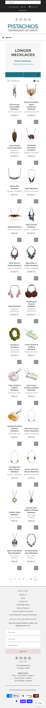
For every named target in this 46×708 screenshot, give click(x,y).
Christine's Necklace (14, 346)
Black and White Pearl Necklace (14, 552)
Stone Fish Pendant (14, 187)
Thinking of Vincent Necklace (31, 304)
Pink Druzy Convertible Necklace (15, 106)
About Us (23, 595)
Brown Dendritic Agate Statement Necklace (31, 105)
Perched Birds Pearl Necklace (31, 552)
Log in (22, 7)
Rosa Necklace (14, 306)
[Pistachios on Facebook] (16, 19)
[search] (23, 2)
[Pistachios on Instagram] (25, 19)
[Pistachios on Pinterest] (20, 19)
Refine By (29, 75)
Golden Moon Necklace (14, 513)
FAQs (23, 598)
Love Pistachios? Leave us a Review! (23, 615)
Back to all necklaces (23, 64)
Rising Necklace (14, 227)
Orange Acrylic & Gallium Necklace (14, 428)
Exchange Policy (23, 605)
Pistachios (18, 690)
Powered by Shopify (29, 690)
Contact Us (23, 601)
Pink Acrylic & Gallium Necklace (15, 387)
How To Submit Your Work (23, 611)
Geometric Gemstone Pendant (31, 147)
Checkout (23, 10)
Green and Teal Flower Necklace (31, 470)
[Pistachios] (23, 27)
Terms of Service (23, 608)
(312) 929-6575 (13, 7)
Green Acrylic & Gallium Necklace (31, 347)
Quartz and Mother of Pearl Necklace (31, 510)
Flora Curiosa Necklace (31, 226)
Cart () (34, 7)
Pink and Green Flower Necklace (31, 429)
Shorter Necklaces (23, 61)
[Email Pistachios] (29, 19)
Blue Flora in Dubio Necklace (31, 264)
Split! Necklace (31, 188)
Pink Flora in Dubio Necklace (14, 264)
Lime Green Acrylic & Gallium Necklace (31, 387)
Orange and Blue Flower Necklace (14, 469)
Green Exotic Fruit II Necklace (15, 147)
